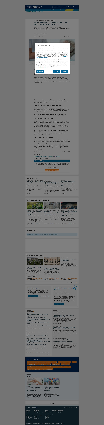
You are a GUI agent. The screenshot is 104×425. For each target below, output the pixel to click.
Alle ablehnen (56, 71)
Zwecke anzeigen (40, 71)
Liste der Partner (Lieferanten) (41, 67)
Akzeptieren (65, 71)
